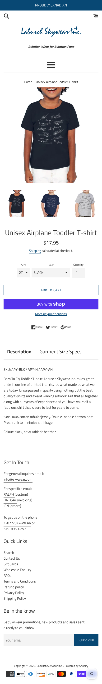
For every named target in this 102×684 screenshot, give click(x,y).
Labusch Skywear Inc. (50, 665)
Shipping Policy (15, 598)
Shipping (35, 250)
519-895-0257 (15, 528)
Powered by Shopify (76, 665)
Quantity (78, 264)
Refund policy (14, 587)
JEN (6, 506)
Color (51, 265)
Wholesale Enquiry (17, 570)
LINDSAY (10, 500)
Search (9, 552)
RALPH (9, 494)
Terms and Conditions (20, 581)
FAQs (7, 575)
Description (19, 351)
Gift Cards (11, 564)
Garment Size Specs (61, 351)
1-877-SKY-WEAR (17, 523)
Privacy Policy (14, 592)
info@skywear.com (18, 479)
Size (23, 265)
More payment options (51, 313)
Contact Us (12, 558)
